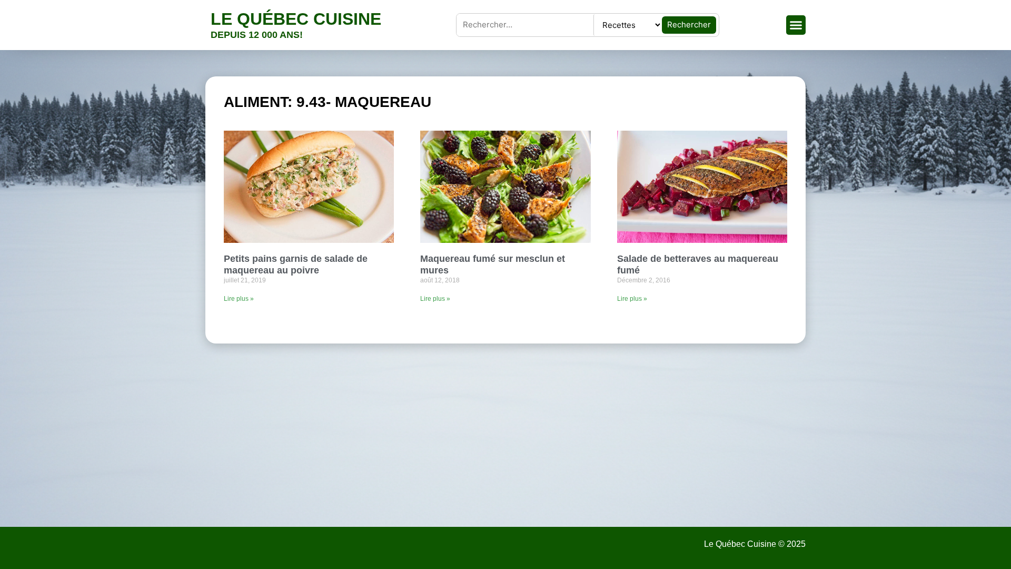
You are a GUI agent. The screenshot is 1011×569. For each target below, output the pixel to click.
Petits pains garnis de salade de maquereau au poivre (296, 264)
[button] (796, 25)
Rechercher (689, 24)
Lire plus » (239, 298)
